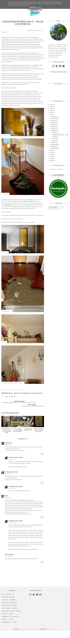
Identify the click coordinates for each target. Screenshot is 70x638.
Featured (12, 597)
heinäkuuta (54, 126)
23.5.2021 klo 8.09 (8, 473)
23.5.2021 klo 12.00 (12, 459)
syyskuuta (53, 122)
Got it (39, 7)
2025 (51, 106)
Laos (3, 608)
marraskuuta (54, 118)
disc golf (5, 613)
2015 (51, 160)
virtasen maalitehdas (36, 393)
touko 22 (54, 132)
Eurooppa (5, 597)
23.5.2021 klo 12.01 (11, 488)
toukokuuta (54, 130)
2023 (51, 110)
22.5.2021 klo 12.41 (8, 444)
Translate (59, 209)
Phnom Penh (5, 611)
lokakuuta (53, 120)
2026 (51, 104)
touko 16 (54, 138)
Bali (3, 594)
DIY (13, 594)
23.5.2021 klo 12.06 (11, 522)
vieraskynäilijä (6, 622)
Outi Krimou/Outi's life (11, 472)
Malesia (8, 608)
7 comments (4, 392)
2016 (51, 158)
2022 (51, 112)
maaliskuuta (54, 144)
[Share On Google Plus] (12, 396)
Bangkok (8, 594)
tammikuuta (54, 148)
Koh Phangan (6, 605)
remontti (10, 393)
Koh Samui (14, 605)
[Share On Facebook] (9, 396)
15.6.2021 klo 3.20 (8, 556)
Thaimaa (17, 611)
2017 (51, 156)
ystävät (15, 622)
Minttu (6, 495)
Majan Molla (8, 442)
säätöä (11, 619)
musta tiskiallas (9, 554)
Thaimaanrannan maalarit (15, 457)
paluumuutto (15, 616)
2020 (51, 150)
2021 (51, 114)
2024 (51, 108)
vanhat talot (17, 393)
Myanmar (15, 608)
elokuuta (53, 124)
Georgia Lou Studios (52, 629)
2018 (51, 154)
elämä (11, 613)
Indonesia (13, 599)
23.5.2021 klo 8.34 (8, 497)
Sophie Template (35, 629)
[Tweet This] (7, 396)
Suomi (12, 611)
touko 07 (54, 140)
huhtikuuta (54, 142)
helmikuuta (54, 146)
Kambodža (5, 602)
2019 (51, 152)
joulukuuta (54, 116)
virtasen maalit (26, 393)
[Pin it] (14, 396)
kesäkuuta (53, 128)
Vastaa (42, 453)
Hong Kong (5, 599)
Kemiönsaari (4, 393)
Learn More (32, 7)
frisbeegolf (5, 616)
